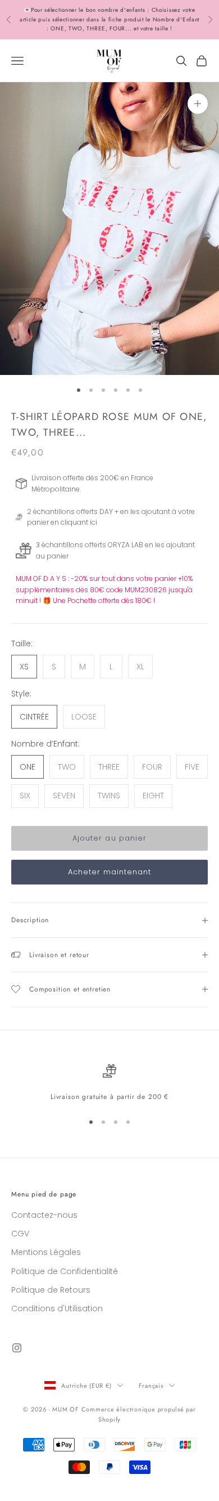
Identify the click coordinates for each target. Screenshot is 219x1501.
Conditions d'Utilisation (57, 1308)
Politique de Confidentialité (64, 1271)
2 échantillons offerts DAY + (72, 511)
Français (151, 1385)
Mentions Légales (46, 1252)
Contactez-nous (44, 1215)
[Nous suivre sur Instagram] (16, 1347)
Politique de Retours (50, 1289)
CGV (20, 1233)
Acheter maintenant (110, 871)
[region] (109, 1083)
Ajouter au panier (109, 838)
